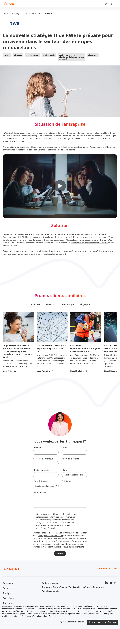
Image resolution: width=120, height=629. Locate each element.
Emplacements (50, 591)
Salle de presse (50, 583)
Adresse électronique (43, 458)
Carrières (8, 598)
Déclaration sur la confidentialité (44, 616)
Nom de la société (70, 458)
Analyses (18, 13)
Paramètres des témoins (73, 622)
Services (7, 588)
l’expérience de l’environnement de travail (89, 242)
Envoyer (60, 553)
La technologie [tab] (67, 304)
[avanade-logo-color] (10, 3)
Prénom (37, 447)
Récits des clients (33, 13)
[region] (60, 616)
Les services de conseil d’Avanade (17, 234)
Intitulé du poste (41, 470)
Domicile (7, 13)
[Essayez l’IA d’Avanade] (106, 3)
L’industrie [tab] (35, 304)
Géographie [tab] (84, 304)
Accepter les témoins (104, 622)
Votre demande (40, 492)
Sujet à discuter (40, 481)
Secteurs (8, 583)
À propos (8, 603)
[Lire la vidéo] (60, 186)
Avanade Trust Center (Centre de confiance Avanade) (60, 587)
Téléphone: (66, 481)
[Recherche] (110, 3)
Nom (65, 447)
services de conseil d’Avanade (38, 251)
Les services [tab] (50, 304)
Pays (64, 470)
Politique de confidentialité (50, 535)
